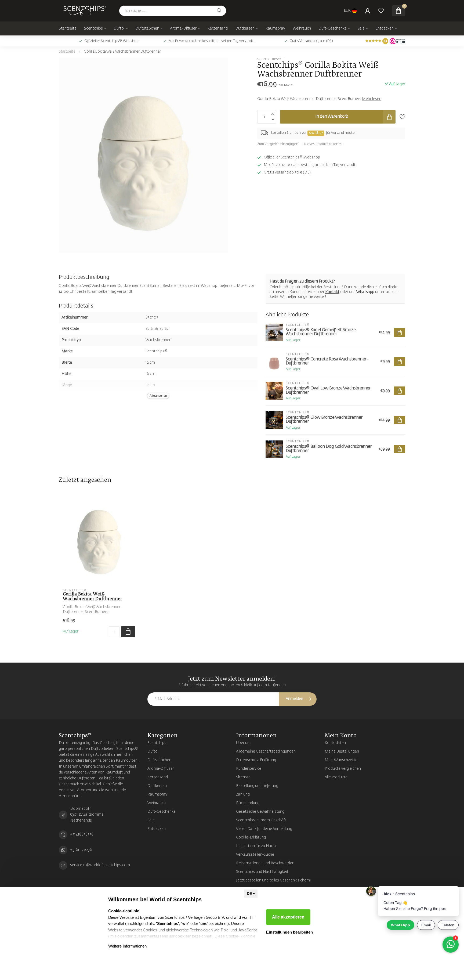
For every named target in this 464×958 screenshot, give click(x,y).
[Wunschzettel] (381, 10)
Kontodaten (335, 743)
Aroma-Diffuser (183, 28)
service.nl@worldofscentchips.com (100, 865)
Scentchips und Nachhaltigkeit (262, 872)
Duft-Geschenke (332, 28)
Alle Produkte (336, 777)
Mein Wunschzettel (341, 760)
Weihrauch (302, 28)
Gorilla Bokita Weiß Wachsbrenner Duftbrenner (122, 51)
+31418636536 (81, 834)
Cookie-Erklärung (251, 837)
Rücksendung (247, 803)
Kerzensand (217, 28)
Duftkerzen (245, 28)
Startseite (68, 28)
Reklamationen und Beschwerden (265, 863)
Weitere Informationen (127, 946)
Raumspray (275, 28)
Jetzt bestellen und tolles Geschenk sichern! (273, 880)
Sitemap (243, 777)
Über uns (243, 743)
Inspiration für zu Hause (256, 846)
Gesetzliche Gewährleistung (260, 812)
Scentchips (93, 28)
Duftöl (119, 28)
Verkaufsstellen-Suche (255, 854)
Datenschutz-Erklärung (256, 760)
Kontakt (332, 292)
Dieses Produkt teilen (321, 144)
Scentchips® (269, 59)
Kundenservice (248, 769)
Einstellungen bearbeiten (289, 932)
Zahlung (243, 794)
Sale (361, 28)
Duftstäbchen (147, 28)
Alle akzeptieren (288, 917)
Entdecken (384, 28)
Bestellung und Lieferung (257, 786)
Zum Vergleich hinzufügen (277, 144)
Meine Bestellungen (342, 751)
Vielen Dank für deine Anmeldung (264, 829)
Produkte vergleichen (343, 769)
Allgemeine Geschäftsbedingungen (266, 751)
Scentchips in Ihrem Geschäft (261, 820)
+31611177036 (81, 850)
